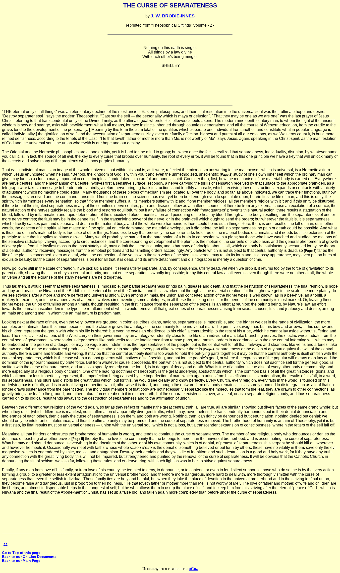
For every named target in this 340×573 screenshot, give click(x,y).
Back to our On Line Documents (29, 557)
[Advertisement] (170, 83)
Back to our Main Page (21, 561)
